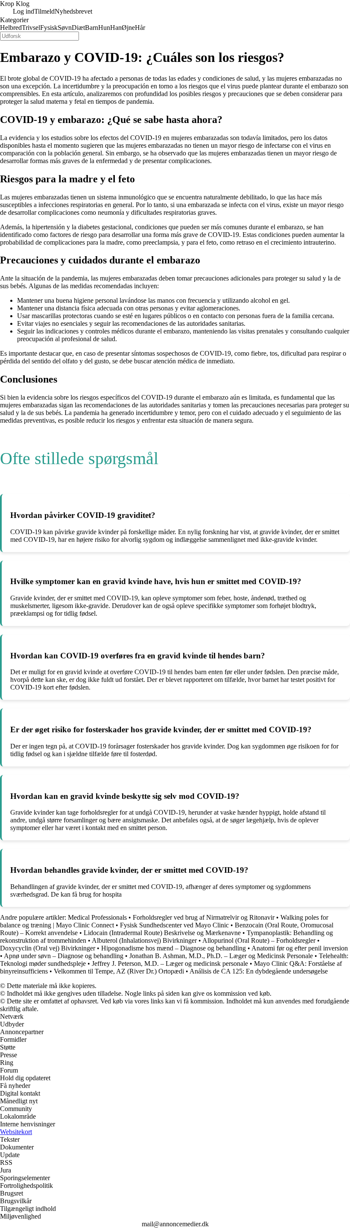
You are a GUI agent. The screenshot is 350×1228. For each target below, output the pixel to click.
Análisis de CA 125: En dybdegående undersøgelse (259, 971)
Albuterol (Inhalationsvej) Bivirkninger (144, 940)
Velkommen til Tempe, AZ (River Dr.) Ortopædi (119, 971)
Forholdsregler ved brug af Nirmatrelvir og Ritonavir (203, 917)
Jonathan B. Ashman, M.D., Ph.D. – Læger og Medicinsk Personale (221, 955)
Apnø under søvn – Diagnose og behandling (63, 955)
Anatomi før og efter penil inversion (299, 948)
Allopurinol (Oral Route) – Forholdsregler (258, 940)
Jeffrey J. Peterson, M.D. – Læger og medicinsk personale (170, 963)
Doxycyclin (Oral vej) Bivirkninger (47, 948)
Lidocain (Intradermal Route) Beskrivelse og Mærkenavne (162, 932)
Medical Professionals (97, 917)
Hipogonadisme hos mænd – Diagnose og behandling (173, 948)
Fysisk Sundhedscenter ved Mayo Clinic (174, 925)
